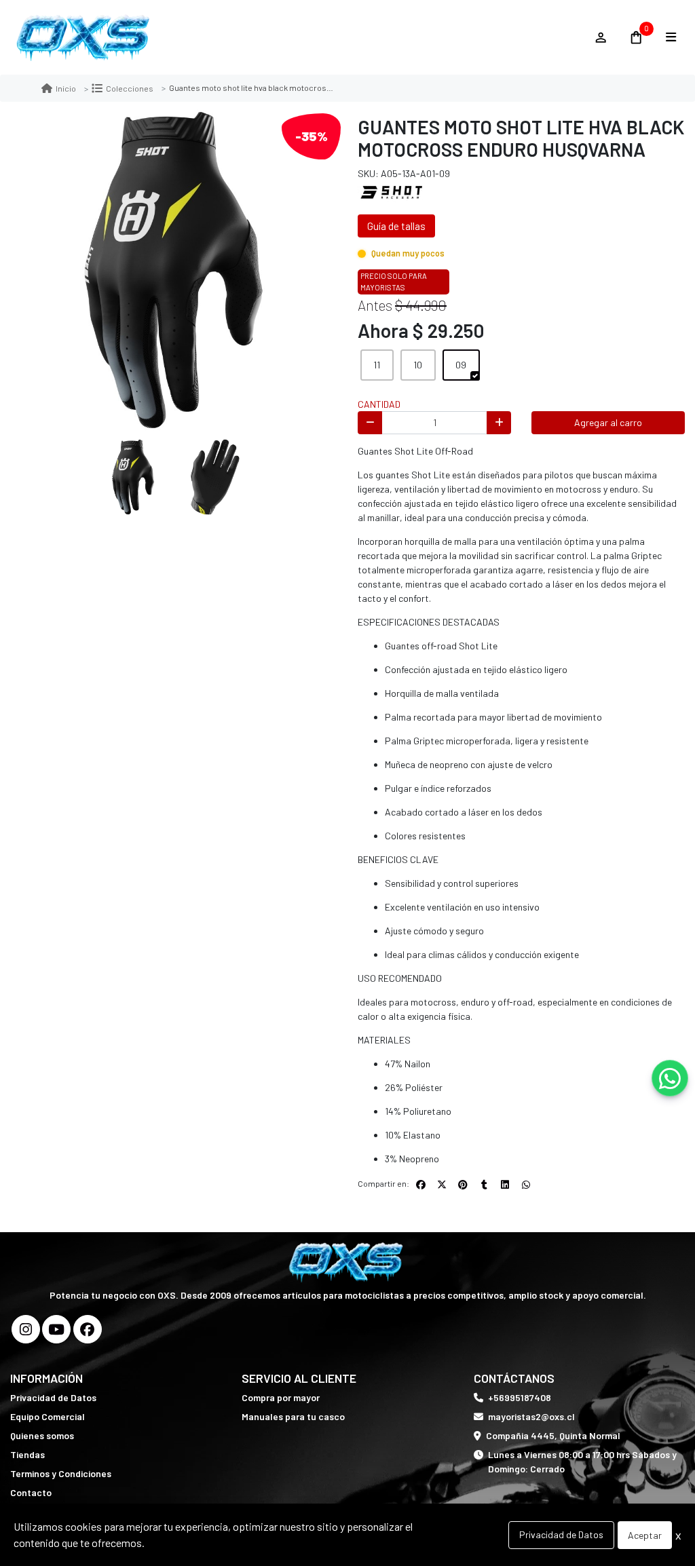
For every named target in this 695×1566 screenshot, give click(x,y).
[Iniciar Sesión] (600, 37)
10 (417, 364)
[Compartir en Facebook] (420, 1184)
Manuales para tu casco (293, 1416)
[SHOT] (392, 191)
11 (376, 364)
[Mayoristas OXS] (295, 37)
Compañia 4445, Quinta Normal (553, 1435)
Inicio (66, 88)
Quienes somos (42, 1435)
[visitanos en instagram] (26, 1329)
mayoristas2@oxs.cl (531, 1416)
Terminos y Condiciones (60, 1473)
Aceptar (645, 1535)
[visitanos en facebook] (87, 1329)
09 (460, 364)
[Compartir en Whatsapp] (526, 1184)
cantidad (379, 404)
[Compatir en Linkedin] (504, 1184)
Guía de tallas (396, 226)
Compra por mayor (281, 1397)
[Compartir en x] (441, 1184)
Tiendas (27, 1454)
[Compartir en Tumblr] (483, 1184)
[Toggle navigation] (670, 37)
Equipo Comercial (47, 1416)
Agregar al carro (608, 422)
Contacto (31, 1492)
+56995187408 (519, 1397)
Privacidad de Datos (53, 1397)
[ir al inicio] (348, 1262)
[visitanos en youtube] (56, 1329)
